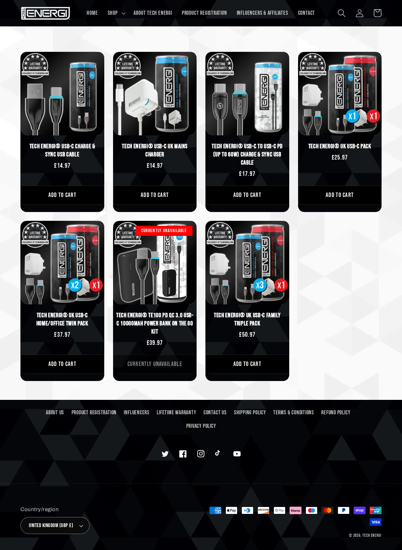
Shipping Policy (250, 412)
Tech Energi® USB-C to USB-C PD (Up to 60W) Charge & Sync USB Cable (247, 154)
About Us (55, 412)
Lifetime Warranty (176, 412)
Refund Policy (335, 412)
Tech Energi (372, 535)
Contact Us (215, 412)
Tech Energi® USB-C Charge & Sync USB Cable (62, 150)
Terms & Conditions (293, 412)
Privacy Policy (201, 426)
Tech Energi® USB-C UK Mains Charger (154, 150)
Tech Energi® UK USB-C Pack (339, 146)
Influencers (136, 412)
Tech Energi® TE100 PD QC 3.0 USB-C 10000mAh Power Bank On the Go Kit (154, 323)
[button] (116, 13)
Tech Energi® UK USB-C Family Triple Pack (247, 319)
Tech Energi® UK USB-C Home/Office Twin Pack (62, 319)
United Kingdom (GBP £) (51, 525)
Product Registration (94, 412)
